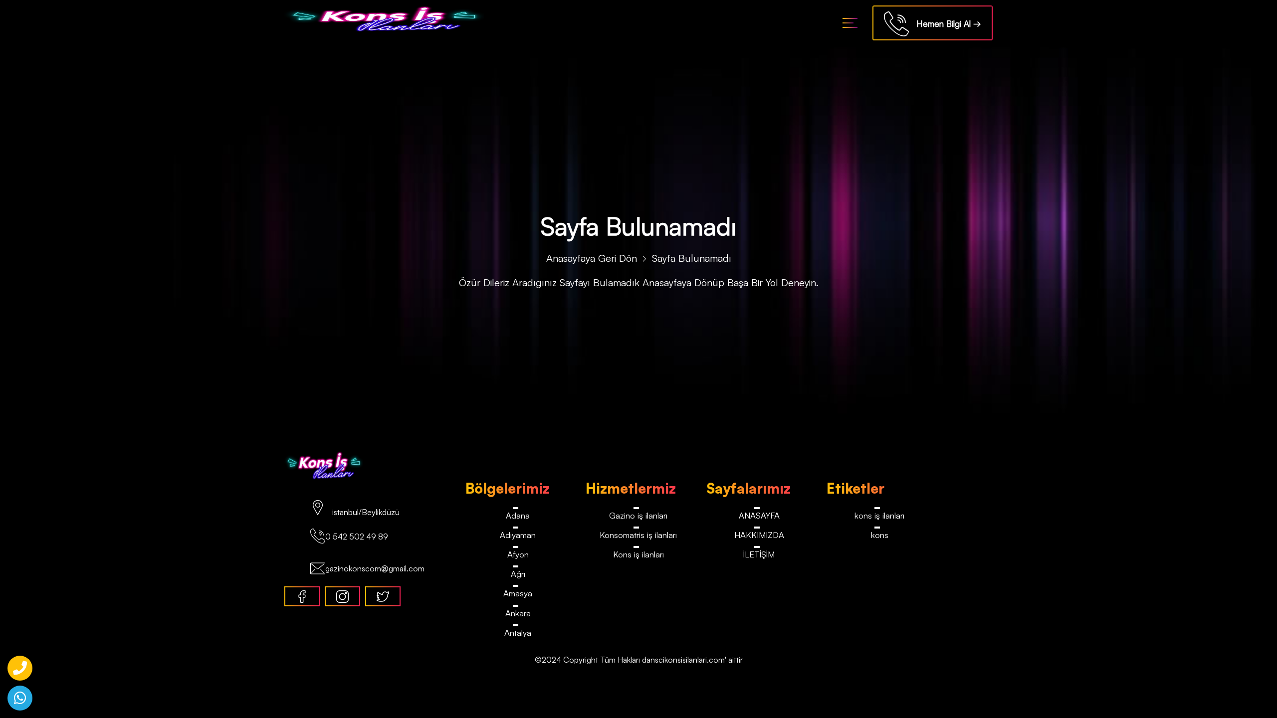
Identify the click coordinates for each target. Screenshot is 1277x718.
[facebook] (302, 596)
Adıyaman (518, 535)
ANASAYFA (759, 515)
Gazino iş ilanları (638, 515)
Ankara (518, 613)
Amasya (517, 594)
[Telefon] (19, 668)
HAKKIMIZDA (759, 535)
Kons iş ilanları (638, 554)
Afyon (518, 554)
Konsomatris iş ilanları (638, 535)
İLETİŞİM (759, 554)
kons (879, 535)
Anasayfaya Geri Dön (591, 258)
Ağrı (518, 574)
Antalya (518, 633)
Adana (518, 515)
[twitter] (383, 596)
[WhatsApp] (19, 698)
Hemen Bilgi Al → (945, 23)
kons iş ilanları (879, 515)
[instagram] (342, 596)
